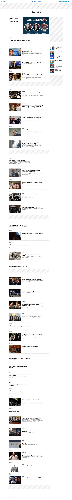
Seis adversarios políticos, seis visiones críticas (31, 418)
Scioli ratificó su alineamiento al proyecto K (31, 207)
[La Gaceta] (36, 1)
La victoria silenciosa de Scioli (28, 465)
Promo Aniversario (62, 1)
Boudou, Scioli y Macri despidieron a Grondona (31, 279)
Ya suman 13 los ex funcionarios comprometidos (32, 129)
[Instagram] (49, 497)
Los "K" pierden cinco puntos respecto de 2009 (31, 477)
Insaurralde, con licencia (14, 411)
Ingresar (69, 1)
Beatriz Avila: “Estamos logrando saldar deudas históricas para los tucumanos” (58, 52)
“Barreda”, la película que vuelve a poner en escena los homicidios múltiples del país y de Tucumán (58, 66)
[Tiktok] (56, 497)
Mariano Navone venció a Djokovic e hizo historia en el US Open (58, 56)
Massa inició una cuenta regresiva (29, 291)
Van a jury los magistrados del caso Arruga (17, 225)
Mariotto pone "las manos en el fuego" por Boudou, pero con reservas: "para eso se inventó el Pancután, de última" (32, 304)
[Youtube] (58, 497)
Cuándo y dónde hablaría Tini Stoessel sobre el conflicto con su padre (58, 70)
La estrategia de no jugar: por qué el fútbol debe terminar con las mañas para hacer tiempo (58, 61)
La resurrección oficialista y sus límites (17, 160)
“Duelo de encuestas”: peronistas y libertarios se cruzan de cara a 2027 (58, 47)
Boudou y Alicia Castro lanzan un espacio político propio (14, 21)
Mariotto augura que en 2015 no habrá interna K (32, 314)
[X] (51, 497)
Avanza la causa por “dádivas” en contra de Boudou (32, 233)
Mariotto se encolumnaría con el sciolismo (18, 266)
